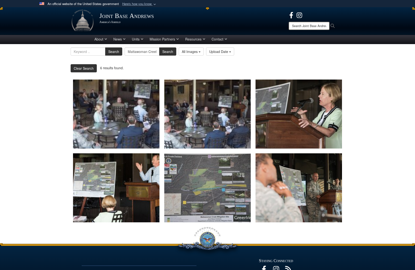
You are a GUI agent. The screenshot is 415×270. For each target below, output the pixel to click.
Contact (217, 39)
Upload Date (219, 51)
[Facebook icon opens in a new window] (291, 14)
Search (113, 51)
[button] (139, 3)
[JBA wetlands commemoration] (207, 114)
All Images (190, 51)
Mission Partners (162, 39)
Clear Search (84, 68)
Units (136, 39)
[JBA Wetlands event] (116, 114)
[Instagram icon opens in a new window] (299, 14)
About (98, 39)
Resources (193, 39)
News (117, 39)
